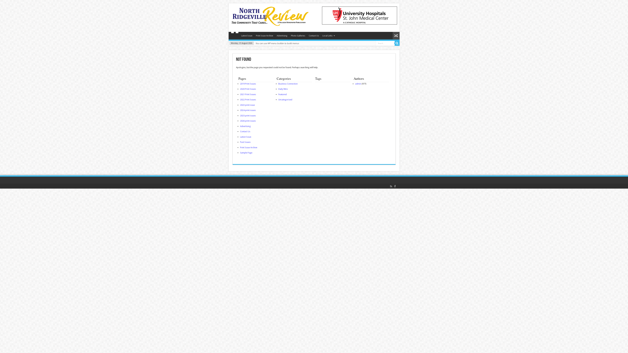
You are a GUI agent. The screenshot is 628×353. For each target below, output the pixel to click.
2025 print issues (248, 115)
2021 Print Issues (248, 94)
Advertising (282, 35)
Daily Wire (283, 89)
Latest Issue (246, 35)
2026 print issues (248, 121)
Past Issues (245, 142)
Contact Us (314, 35)
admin (358, 84)
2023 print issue (247, 105)
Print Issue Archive (264, 35)
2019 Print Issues (248, 84)
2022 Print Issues (248, 99)
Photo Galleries (298, 35)
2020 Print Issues (248, 89)
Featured (282, 94)
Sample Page (246, 152)
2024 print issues (248, 110)
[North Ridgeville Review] (270, 24)
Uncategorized (285, 99)
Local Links (327, 35)
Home (234, 36)
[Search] (397, 43)
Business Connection (288, 84)
